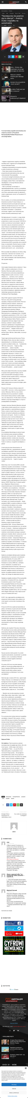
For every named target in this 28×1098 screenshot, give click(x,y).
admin (5, 25)
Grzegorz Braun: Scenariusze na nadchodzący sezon (6, 815)
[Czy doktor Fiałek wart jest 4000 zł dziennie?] (5, 91)
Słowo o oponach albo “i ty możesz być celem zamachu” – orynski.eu (15, 875)
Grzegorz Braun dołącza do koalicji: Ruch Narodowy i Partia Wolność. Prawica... (17, 1042)
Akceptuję (14, 1084)
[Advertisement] (14, 6)
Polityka (10, 11)
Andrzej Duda (8, 796)
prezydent (23, 796)
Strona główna (4, 11)
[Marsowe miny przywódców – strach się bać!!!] (5, 84)
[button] (26, 1068)
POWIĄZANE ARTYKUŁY (7, 62)
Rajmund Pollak (17, 13)
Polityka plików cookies (12, 1096)
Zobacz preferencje (14, 1092)
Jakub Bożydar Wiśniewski (4, 100)
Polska (7, 13)
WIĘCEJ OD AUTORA (6, 64)
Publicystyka (11, 13)
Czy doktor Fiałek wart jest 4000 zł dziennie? (17, 90)
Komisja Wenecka (16, 796)
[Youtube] (18, 1030)
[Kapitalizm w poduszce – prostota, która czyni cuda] (5, 1049)
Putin (3, 798)
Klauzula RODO (14, 1023)
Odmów (14, 1088)
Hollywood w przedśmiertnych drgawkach (18, 97)
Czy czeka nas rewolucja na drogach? (20, 814)
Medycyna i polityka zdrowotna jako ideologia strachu (16, 76)
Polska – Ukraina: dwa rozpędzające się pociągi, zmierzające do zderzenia (17, 69)
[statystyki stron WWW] (12, 989)
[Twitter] (14, 1030)
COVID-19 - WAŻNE (4, 79)
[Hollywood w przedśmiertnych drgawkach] (5, 98)
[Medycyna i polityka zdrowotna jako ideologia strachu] (5, 77)
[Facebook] (10, 1030)
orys (8, 842)
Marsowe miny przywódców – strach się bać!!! (17, 83)
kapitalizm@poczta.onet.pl (19, 1026)
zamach (12, 798)
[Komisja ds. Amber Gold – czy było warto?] (5, 1056)
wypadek (7, 798)
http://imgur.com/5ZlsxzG (13, 859)
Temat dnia (23, 13)
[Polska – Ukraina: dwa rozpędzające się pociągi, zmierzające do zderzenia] (5, 69)
